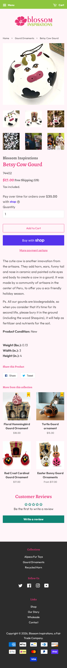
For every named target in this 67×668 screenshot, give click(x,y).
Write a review (33, 519)
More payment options (33, 250)
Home (6, 38)
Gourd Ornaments (24, 38)
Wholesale (33, 617)
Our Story (33, 612)
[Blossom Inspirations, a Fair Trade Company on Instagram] (38, 586)
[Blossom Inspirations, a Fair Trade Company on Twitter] (20, 586)
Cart (61, 5)
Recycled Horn (33, 567)
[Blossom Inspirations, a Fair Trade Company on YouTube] (46, 586)
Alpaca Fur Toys (33, 556)
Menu (11, 5)
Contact (33, 622)
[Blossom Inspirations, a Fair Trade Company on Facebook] (29, 586)
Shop (33, 606)
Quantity (9, 207)
